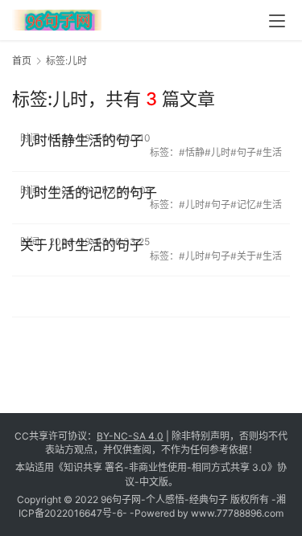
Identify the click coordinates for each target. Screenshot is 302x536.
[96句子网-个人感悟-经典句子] (56, 17)
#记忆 (243, 204)
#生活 (269, 152)
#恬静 (192, 152)
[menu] (277, 20)
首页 (21, 61)
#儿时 (217, 152)
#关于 (243, 256)
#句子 (243, 152)
